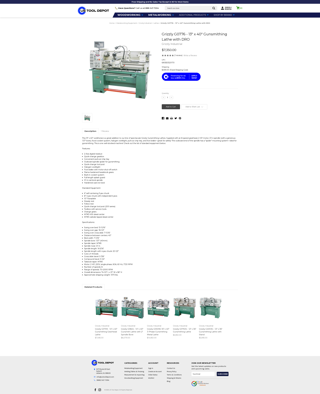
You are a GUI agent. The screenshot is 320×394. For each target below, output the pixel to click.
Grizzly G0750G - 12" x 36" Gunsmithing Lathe (184, 330)
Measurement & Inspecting (134, 375)
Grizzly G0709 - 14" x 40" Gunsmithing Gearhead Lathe (106, 332)
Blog (168, 381)
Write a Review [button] (190, 55)
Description (90, 131)
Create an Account (155, 371)
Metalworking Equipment (133, 368)
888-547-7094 (152, 8)
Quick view (106, 306)
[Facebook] (163, 118)
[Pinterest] (180, 118)
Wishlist (151, 378)
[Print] (171, 118)
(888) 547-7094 (102, 380)
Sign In (150, 368)
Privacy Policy (171, 371)
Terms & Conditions (174, 375)
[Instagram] (99, 389)
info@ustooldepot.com (105, 377)
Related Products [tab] (93, 287)
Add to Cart (106, 310)
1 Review (105, 131)
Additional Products (192, 15)
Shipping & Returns (174, 378)
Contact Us (171, 368)
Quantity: (165, 93)
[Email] (167, 118)
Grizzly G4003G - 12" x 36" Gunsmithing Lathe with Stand (210, 332)
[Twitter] (175, 118)
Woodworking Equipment (133, 378)
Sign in (227, 7)
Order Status (153, 375)
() (241, 8)
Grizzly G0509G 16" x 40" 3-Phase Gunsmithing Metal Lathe (158, 332)
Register (228, 9)
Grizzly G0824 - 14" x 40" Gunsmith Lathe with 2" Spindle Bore (132, 332)
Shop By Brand (223, 15)
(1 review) (178, 55)
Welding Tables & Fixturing (134, 371)
